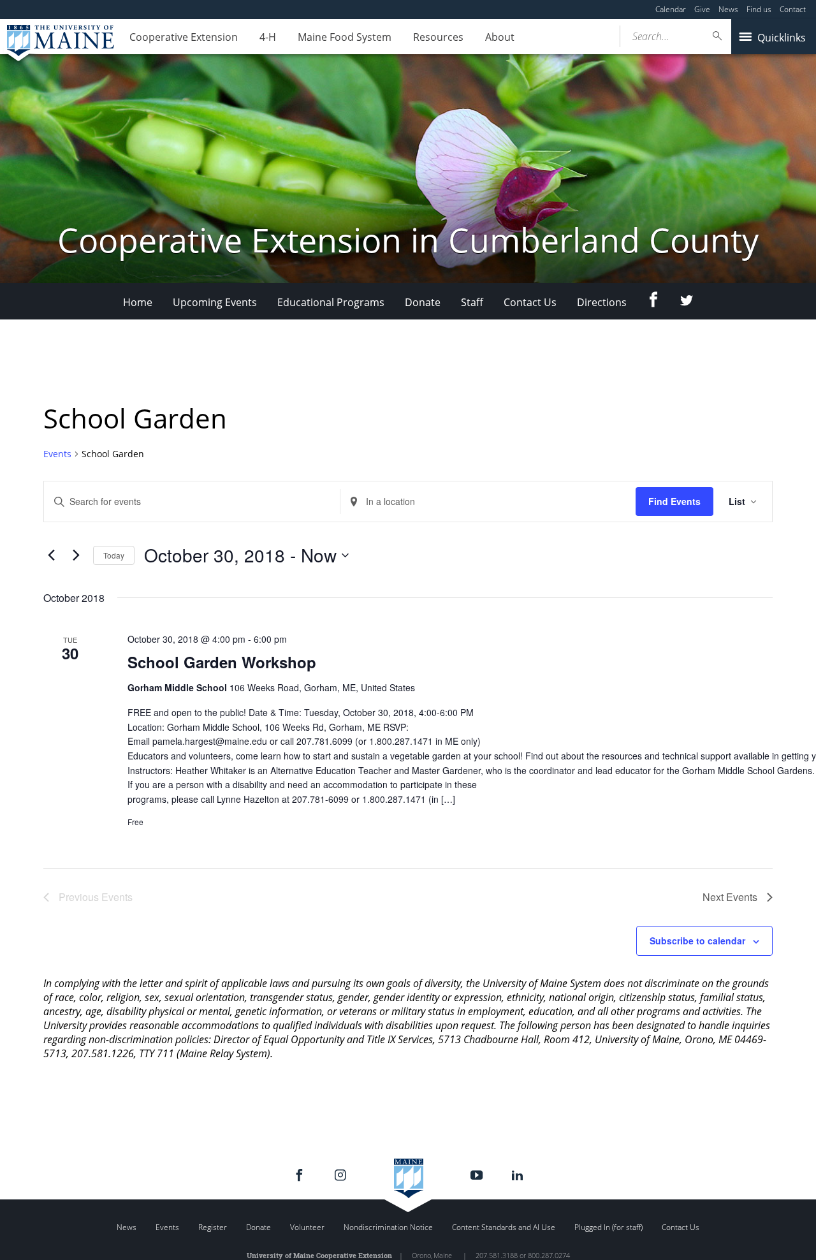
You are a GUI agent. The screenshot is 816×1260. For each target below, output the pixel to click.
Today (113, 555)
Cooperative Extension (183, 37)
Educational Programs (330, 302)
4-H (267, 37)
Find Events (674, 501)
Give (702, 9)
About (499, 37)
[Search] (717, 36)
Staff (472, 302)
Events (57, 454)
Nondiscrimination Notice (388, 1227)
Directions (602, 302)
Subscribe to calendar (697, 940)
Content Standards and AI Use (503, 1227)
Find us (759, 9)
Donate (423, 302)
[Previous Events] (51, 555)
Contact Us (530, 302)
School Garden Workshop (221, 662)
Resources (438, 37)
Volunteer (307, 1227)
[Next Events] (76, 555)
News (728, 9)
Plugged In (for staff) (608, 1227)
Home (137, 302)
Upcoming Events (215, 302)
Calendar (670, 9)
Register (212, 1227)
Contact (793, 9)
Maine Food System (344, 37)
